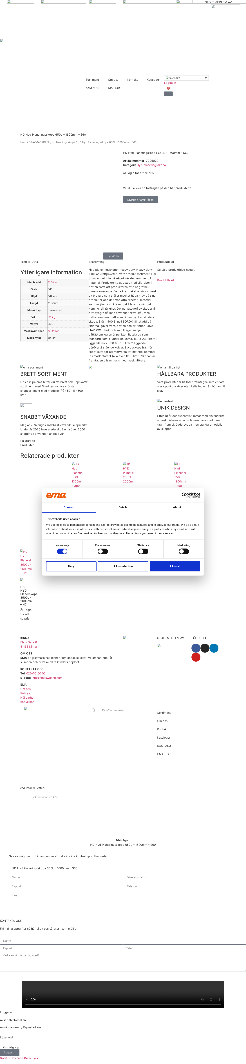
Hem (23, 142)
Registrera (31, 1058)
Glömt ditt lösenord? (11, 1058)
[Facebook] (195, 648)
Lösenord (6, 1037)
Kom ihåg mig (10, 1047)
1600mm (53, 282)
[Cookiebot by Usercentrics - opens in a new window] (184, 495)
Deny (71, 566)
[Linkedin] (213, 648)
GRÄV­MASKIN (37, 142)
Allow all (174, 566)
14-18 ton (53, 330)
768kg (51, 317)
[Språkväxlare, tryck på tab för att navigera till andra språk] (186, 78)
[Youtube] (195, 657)
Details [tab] (123, 507)
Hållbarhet (27, 697)
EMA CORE (114, 88)
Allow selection (123, 566)
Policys (25, 693)
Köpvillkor (27, 702)
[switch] (103, 551)
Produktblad (165, 280)
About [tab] (177, 507)
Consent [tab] (69, 507)
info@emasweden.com (47, 677)
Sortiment (92, 79)
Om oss (113, 79)
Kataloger (153, 79)
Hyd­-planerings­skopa (61, 142)
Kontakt (132, 79)
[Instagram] (204, 648)
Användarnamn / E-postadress (20, 1027)
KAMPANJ (92, 88)
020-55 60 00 (36, 673)
